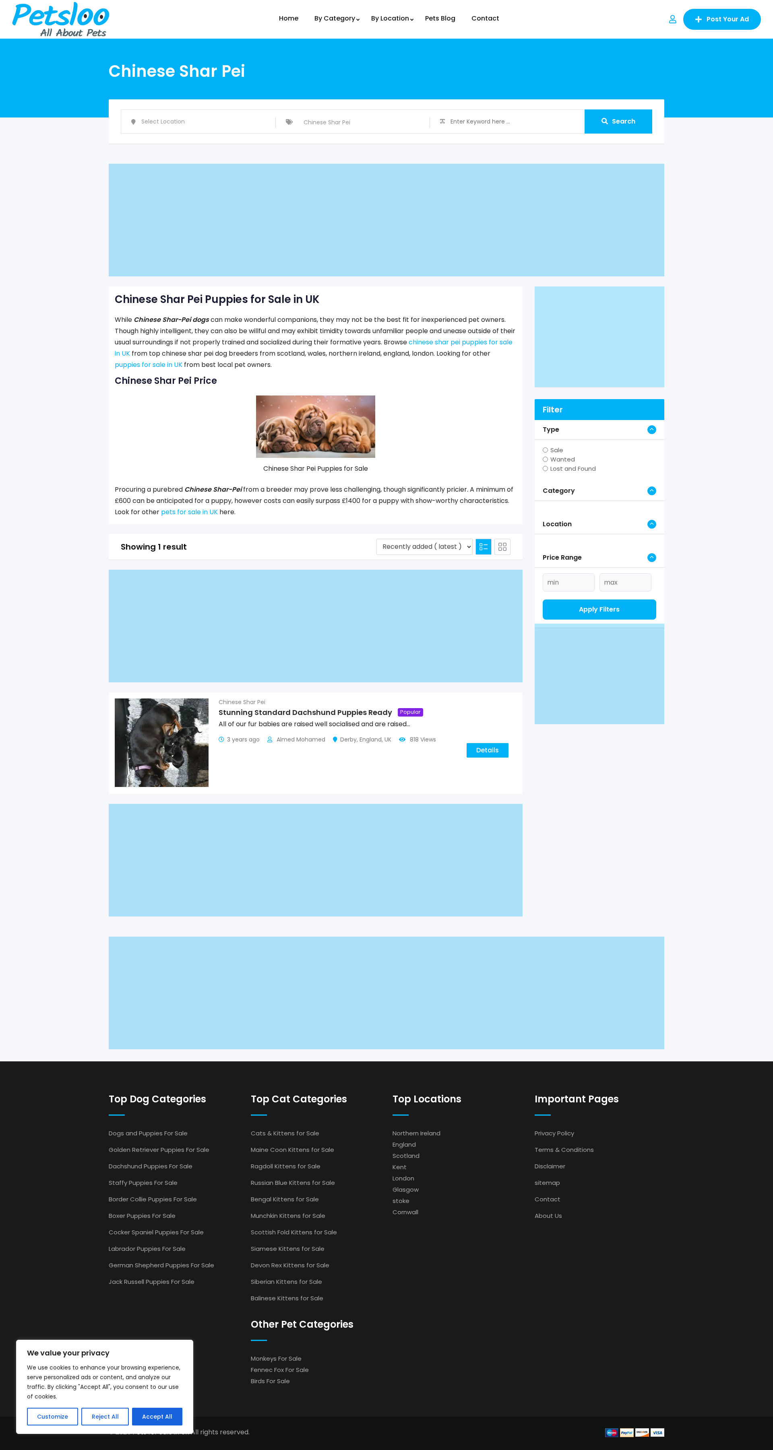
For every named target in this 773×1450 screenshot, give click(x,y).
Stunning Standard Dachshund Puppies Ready (305, 712)
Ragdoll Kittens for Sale (285, 1166)
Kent (400, 1167)
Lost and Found (573, 468)
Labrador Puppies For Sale (147, 1248)
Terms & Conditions (564, 1149)
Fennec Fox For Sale (280, 1370)
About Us (548, 1215)
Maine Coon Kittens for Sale (292, 1149)
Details (487, 750)
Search (623, 121)
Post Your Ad (728, 19)
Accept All (157, 1417)
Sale (556, 450)
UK (387, 739)
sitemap (547, 1182)
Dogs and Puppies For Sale (148, 1133)
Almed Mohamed (301, 739)
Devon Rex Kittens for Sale (290, 1265)
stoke (401, 1201)
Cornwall (405, 1212)
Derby (348, 739)
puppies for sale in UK (148, 364)
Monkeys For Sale (276, 1358)
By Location (390, 18)
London (403, 1178)
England (371, 739)
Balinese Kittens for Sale (287, 1298)
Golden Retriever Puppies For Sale (159, 1149)
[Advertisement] (350, 220)
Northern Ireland (416, 1133)
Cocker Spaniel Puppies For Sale (156, 1232)
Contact (485, 18)
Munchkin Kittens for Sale (288, 1215)
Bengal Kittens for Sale (285, 1199)
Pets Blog (440, 18)
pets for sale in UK (189, 512)
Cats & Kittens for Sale (285, 1133)
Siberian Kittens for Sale (286, 1281)
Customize (52, 1417)
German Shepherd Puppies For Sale (161, 1265)
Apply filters (599, 609)
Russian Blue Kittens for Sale (293, 1182)
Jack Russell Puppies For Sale (151, 1281)
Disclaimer (550, 1166)
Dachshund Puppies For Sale (150, 1166)
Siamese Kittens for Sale (287, 1248)
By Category (334, 18)
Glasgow (406, 1189)
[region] (104, 1387)
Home (288, 18)
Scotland (406, 1155)
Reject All (105, 1417)
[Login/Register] (672, 19)
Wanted (562, 459)
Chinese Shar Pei (242, 702)
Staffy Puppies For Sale (143, 1182)
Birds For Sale (270, 1381)
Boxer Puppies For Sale (142, 1215)
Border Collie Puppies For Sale (153, 1199)
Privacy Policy (554, 1133)
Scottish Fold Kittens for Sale (294, 1232)
